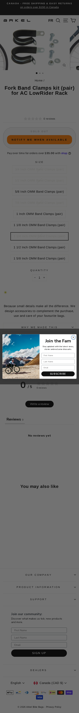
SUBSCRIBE (58, 373)
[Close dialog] (73, 337)
